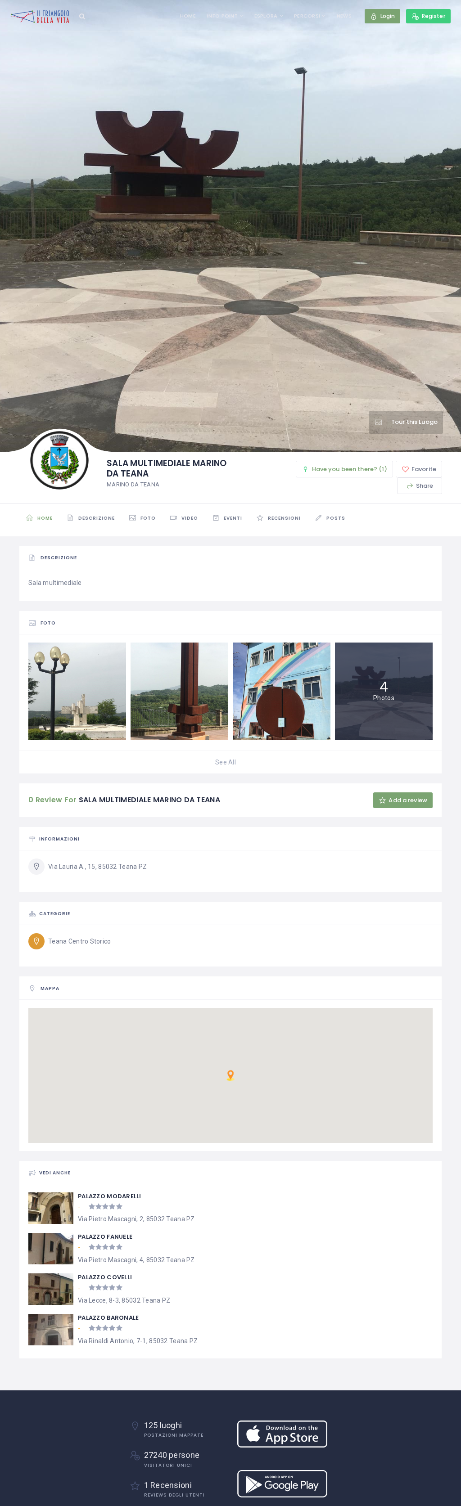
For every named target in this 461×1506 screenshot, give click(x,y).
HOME (188, 15)
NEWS (344, 15)
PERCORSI (307, 15)
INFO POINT (222, 15)
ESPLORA (266, 15)
